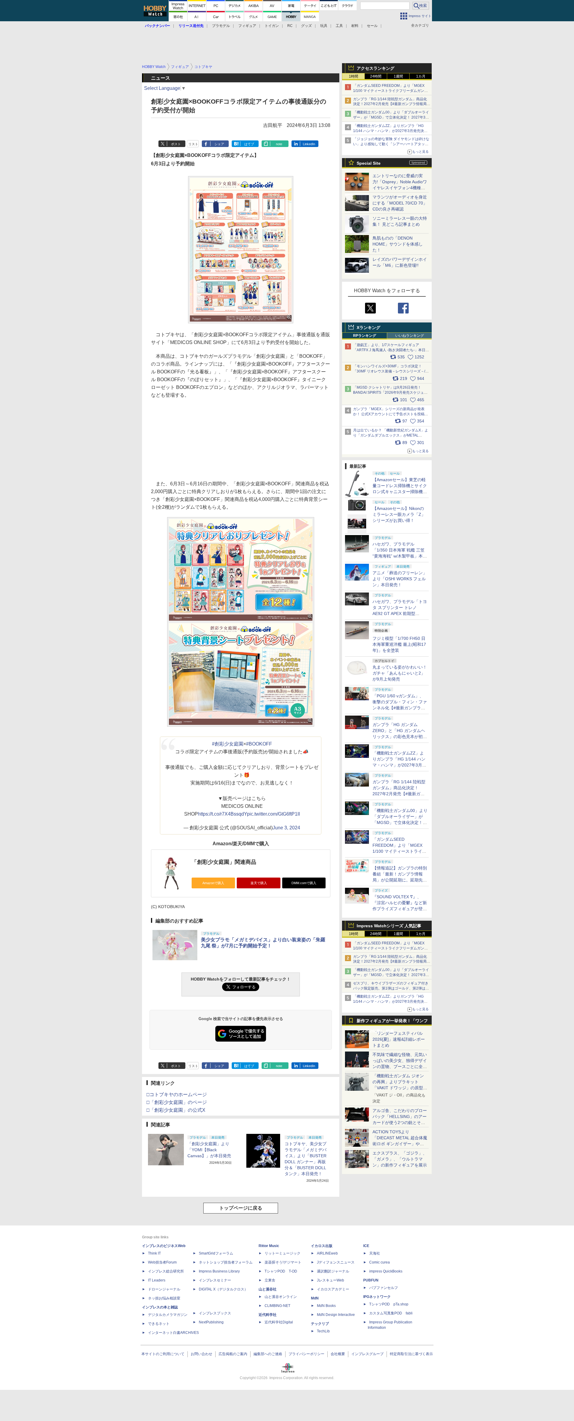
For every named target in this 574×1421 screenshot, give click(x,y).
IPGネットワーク (377, 1297)
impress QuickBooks (385, 1271)
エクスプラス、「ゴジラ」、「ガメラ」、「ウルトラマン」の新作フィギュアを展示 (400, 1159)
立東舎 (270, 1280)
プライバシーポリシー (306, 1354)
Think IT (154, 1253)
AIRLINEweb (327, 1253)
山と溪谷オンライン (281, 1297)
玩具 (323, 26)
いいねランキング (409, 336)
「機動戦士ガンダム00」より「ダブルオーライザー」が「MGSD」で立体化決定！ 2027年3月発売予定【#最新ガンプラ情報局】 (391, 117)
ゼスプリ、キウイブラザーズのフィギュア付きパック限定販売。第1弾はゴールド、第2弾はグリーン (391, 988)
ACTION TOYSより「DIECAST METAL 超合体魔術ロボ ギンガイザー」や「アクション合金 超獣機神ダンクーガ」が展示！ (400, 1143)
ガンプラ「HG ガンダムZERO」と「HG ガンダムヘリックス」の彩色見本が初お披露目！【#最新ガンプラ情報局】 (400, 736)
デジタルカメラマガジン (167, 1315)
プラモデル (221, 26)
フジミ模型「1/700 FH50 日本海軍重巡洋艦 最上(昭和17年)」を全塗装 (399, 644)
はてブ (249, 144)
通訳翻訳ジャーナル (333, 1271)
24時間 (375, 76)
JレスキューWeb (330, 1280)
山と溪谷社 (268, 1289)
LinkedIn (309, 144)
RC (290, 26)
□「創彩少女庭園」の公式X (175, 1110)
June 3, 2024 (286, 827)
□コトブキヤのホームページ (176, 1094)
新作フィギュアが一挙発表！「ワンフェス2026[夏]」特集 (392, 1022)
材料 (354, 26)
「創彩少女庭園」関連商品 (224, 862)
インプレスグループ (367, 1354)
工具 (339, 26)
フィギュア (247, 26)
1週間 (398, 76)
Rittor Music (269, 1246)
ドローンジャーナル (164, 1289)
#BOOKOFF (259, 743)
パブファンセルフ (383, 1288)
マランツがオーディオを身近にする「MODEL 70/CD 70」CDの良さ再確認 (400, 203)
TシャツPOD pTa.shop (388, 1304)
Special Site (369, 163)
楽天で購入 (259, 883)
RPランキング (364, 336)
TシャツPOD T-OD (281, 1271)
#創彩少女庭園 (227, 743)
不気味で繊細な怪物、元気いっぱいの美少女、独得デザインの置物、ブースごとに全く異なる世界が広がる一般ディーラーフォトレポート (400, 1066)
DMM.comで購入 (303, 883)
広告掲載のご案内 (233, 1354)
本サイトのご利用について (162, 1354)
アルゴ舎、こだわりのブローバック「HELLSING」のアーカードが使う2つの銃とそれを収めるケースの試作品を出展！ (400, 1122)
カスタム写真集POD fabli (391, 1313)
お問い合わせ (201, 1354)
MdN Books (326, 1306)
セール (372, 26)
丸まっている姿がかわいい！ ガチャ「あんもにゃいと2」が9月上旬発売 (400, 673)
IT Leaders (156, 1280)
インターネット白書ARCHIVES (173, 1333)
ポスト (176, 144)
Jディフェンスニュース (336, 1262)
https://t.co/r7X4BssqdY (222, 813)
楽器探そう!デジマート (283, 1262)
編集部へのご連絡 (268, 1354)
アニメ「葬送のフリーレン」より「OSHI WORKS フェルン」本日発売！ (400, 578)
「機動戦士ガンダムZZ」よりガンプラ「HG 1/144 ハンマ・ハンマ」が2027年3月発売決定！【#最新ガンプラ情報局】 (388, 131)
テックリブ (320, 1324)
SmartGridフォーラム (216, 1253)
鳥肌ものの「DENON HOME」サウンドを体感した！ (398, 244)
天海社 (374, 1253)
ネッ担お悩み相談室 (164, 1298)
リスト (193, 144)
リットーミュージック (282, 1253)
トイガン (272, 26)
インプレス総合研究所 (166, 1271)
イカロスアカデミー (333, 1289)
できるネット (159, 1324)
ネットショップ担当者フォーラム (226, 1262)
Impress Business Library (219, 1271)
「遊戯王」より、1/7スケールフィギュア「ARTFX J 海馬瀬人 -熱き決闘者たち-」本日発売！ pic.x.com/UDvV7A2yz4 (391, 350)
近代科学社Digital (279, 1322)
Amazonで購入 (213, 883)
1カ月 (420, 76)
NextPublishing (211, 1322)
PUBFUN (370, 1280)
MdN (315, 1298)
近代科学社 (268, 1315)
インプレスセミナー (215, 1280)
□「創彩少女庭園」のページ (176, 1102)
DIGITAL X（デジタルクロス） (223, 1289)
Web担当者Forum (162, 1262)
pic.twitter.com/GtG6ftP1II (273, 813)
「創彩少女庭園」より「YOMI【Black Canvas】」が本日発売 (209, 1149)
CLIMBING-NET (277, 1306)
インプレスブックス (215, 1313)
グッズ (306, 26)
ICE (366, 1246)
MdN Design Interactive (336, 1315)
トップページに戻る (240, 1208)
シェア (219, 144)
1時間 (353, 76)
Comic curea (379, 1262)
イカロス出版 (321, 1246)
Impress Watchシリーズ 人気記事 (389, 925)
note (279, 144)
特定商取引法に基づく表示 (411, 1354)
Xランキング (368, 327)
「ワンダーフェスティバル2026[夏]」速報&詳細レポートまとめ (399, 1039)
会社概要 (338, 1354)
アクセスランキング (375, 68)
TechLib (323, 1331)
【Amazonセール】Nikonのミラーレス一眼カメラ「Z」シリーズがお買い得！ (399, 514)
